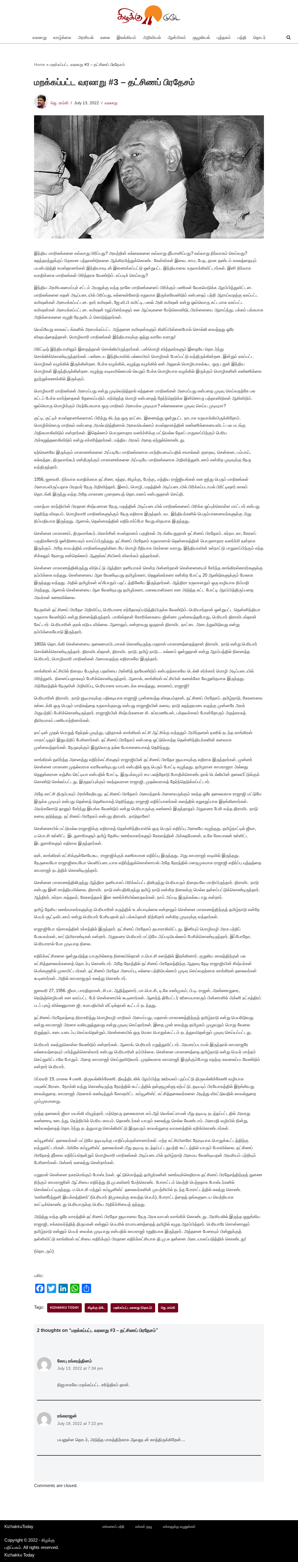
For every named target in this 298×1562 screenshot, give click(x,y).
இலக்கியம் (126, 37)
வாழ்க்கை (62, 37)
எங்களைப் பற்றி (113, 1527)
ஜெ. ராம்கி (59, 103)
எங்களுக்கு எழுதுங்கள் (179, 1527)
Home (39, 64)
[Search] (288, 37)
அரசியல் (86, 37)
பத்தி (241, 37)
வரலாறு (40, 37)
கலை (105, 37)
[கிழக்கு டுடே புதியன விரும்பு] (149, 15)
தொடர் (259, 37)
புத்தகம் (224, 37)
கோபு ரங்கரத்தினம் (74, 1360)
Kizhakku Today (64, 1307)
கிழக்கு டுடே (96, 1307)
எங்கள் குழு (143, 1527)
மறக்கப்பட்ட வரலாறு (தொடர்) (132, 1307)
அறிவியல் (152, 37)
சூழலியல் (201, 37)
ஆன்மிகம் (177, 37)
